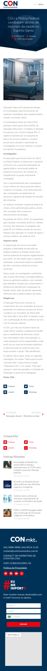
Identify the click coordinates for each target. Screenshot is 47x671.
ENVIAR (23, 624)
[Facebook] (5, 573)
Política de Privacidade (15, 567)
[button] (13, 386)
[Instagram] (21, 573)
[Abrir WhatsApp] (41, 665)
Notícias (32, 36)
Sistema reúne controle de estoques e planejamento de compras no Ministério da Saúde (28, 499)
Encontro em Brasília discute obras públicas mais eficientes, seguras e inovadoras (27, 484)
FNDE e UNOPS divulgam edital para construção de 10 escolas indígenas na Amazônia (28, 513)
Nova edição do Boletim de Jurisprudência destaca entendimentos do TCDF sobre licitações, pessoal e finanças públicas (27, 467)
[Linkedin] (11, 573)
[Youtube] (16, 573)
